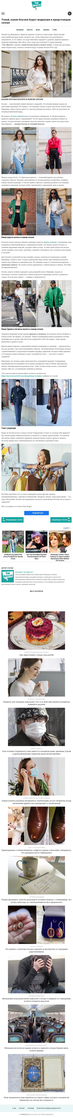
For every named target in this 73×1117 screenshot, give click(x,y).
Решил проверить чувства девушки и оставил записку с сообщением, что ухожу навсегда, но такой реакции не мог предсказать (36, 900)
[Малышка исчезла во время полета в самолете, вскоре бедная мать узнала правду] (36, 1024)
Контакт (22, 1108)
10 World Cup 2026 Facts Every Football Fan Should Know (13, 556)
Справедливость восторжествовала (36, 798)
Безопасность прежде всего (36, 1045)
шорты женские (50, 242)
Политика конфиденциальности (49, 1108)
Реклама (31, 1108)
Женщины (19, 30)
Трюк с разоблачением (36, 847)
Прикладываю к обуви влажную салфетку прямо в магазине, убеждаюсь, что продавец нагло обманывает (36, 851)
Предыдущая (14, 520)
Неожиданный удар (36, 996)
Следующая (59, 520)
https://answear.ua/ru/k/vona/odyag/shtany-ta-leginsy (21, 376)
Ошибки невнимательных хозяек (36, 652)
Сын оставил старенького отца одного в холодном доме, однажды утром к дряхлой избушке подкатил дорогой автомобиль (36, 752)
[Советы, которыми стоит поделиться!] (36, 4)
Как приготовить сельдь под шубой (37, 655)
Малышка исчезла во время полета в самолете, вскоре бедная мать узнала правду (36, 1049)
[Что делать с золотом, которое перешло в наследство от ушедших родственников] (36, 925)
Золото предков (36, 946)
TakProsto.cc (25, 1114)
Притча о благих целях (36, 699)
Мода (38, 30)
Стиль (54, 30)
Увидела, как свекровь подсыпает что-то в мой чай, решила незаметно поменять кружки (36, 703)
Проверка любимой (36, 897)
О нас (14, 1108)
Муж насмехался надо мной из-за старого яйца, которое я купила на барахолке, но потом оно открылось (36, 1098)
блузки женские (17, 116)
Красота (30, 30)
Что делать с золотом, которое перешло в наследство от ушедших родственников (36, 950)
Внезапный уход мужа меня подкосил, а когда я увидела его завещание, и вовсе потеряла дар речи (36, 999)
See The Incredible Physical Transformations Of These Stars (36, 556)
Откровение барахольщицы (36, 1095)
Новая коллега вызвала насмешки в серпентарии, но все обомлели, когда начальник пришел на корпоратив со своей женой (36, 801)
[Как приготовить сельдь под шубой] (36, 631)
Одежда (46, 30)
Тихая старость (36, 749)
